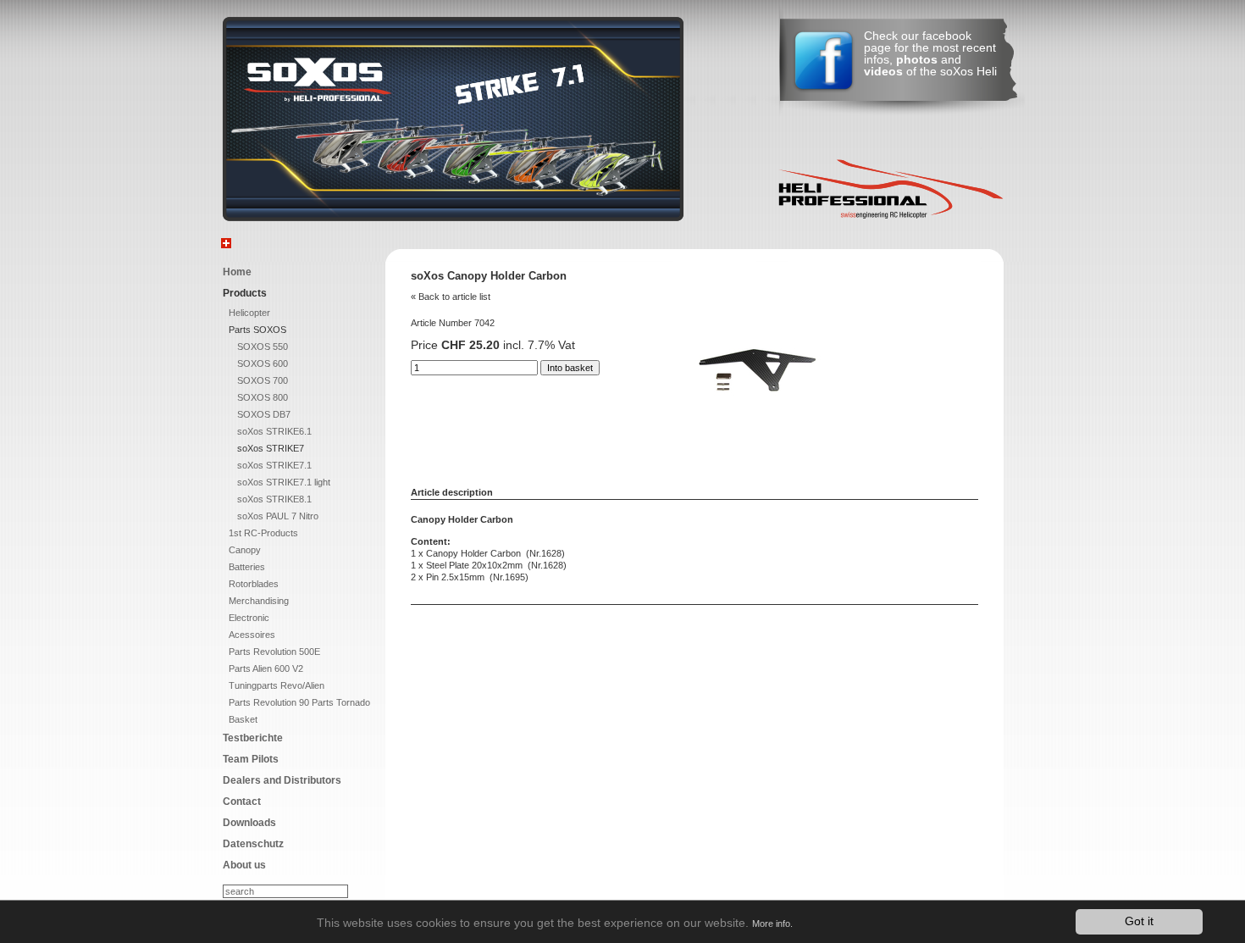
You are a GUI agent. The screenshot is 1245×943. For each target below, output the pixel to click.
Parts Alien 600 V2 (266, 668)
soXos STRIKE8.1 (274, 499)
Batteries (247, 567)
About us (244, 865)
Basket (243, 719)
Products (245, 293)
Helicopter (249, 313)
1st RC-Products (263, 533)
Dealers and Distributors (282, 780)
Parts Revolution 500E (274, 651)
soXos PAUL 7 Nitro (277, 516)
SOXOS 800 (262, 397)
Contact (242, 801)
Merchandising (259, 601)
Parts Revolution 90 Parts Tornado (299, 702)
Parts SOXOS (257, 330)
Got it (1139, 921)
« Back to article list (450, 296)
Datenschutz (253, 844)
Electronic (249, 618)
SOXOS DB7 (263, 414)
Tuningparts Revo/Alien (276, 685)
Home (237, 272)
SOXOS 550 (262, 346)
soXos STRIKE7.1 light (283, 482)
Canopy (245, 550)
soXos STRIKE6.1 (274, 431)
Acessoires (252, 635)
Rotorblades (254, 584)
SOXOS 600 (262, 363)
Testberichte (253, 738)
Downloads (249, 823)
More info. (772, 923)
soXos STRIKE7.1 (274, 465)
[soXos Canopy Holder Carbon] (757, 413)
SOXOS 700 (262, 380)
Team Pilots (251, 759)
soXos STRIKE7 (270, 448)
